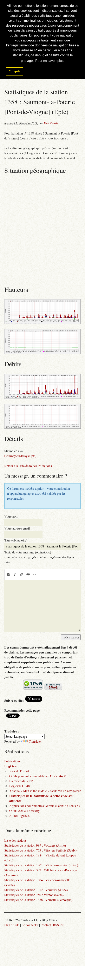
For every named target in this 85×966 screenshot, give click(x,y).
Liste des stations (15, 840)
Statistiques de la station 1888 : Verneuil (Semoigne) (38, 900)
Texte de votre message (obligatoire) (27, 552)
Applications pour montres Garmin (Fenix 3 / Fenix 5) (44, 805)
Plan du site (11, 925)
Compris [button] (14, 71)
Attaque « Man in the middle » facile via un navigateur (45, 791)
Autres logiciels (19, 815)
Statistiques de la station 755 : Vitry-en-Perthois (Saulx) (40, 850)
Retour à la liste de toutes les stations (28, 466)
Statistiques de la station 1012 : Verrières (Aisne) (36, 890)
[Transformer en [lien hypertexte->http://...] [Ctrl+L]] (21, 574)
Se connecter (30, 925)
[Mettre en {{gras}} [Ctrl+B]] (8, 574)
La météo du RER (21, 781)
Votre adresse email (17, 528)
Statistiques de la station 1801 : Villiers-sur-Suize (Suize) (41, 865)
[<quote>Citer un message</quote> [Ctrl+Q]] (28, 574)
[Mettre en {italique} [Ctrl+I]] (15, 574)
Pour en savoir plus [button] (49, 61)
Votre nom (11, 516)
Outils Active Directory (24, 810)
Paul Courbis (52, 123)
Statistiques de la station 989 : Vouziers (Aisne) (35, 845)
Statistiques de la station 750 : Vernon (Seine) (34, 895)
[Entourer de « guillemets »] (34, 574)
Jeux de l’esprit (19, 771)
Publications (12, 761)
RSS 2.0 (58, 925)
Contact (46, 925)
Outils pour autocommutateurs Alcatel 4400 (37, 776)
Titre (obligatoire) (15, 540)
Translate (35, 741)
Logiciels (10, 766)
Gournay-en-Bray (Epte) (20, 456)
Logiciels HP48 (19, 786)
